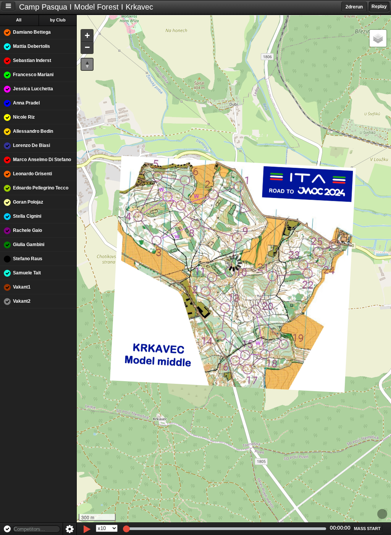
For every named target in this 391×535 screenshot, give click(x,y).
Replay (379, 6)
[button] (87, 36)
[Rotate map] (87, 64)
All (18, 20)
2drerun (354, 7)
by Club (58, 20)
